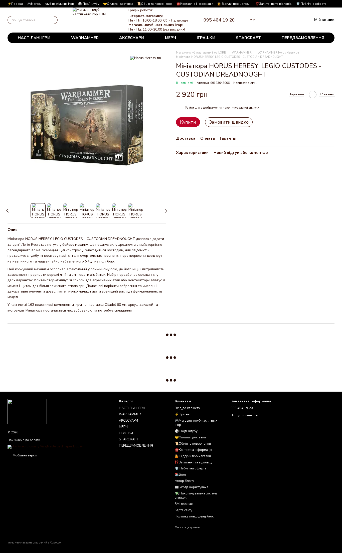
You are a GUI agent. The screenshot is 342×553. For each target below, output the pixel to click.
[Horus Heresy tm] (145, 58)
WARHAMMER (85, 38)
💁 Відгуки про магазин (234, 4)
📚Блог (181, 474)
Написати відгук (244, 83)
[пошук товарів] (54, 20)
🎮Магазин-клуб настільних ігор (50, 4)
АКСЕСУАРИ (131, 38)
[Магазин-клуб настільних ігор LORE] (27, 411)
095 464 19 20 (219, 20)
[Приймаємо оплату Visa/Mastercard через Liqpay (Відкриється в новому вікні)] (45, 446)
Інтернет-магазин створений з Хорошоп (35, 542)
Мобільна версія (24, 455)
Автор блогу (184, 481)
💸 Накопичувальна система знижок (196, 495)
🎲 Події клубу (88, 4)
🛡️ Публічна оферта (311, 4)
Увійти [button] (189, 108)
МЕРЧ (170, 38)
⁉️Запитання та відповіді (273, 4)
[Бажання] (282, 20)
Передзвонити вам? (245, 415)
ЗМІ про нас (184, 504)
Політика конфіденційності (195, 516)
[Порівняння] (269, 20)
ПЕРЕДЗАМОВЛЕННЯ (303, 38)
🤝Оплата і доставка (118, 4)
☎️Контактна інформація (195, 4)
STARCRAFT (248, 38)
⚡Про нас (15, 4)
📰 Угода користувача (191, 487)
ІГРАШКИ (206, 38)
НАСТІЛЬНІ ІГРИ (34, 38)
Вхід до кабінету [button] (187, 408)
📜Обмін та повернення (155, 4)
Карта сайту (183, 510)
